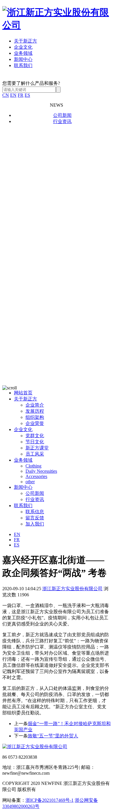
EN (13, 95)
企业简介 (34, 405)
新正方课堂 (37, 447)
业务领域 (23, 53)
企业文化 (23, 47)
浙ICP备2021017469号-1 (49, 800)
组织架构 (34, 417)
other (30, 481)
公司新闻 (62, 115)
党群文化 (34, 435)
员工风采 (34, 453)
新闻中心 (23, 59)
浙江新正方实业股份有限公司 (72, 588)
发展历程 (34, 411)
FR (20, 95)
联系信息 (34, 511)
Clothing (33, 465)
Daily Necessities (41, 471)
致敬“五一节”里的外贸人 (53, 735)
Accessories (36, 476)
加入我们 (34, 523)
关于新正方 (25, 40)
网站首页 (23, 392)
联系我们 (23, 65)
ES (27, 95)
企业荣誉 (34, 423)
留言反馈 (34, 517)
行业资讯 (62, 121)
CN (5, 95)
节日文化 (34, 441)
